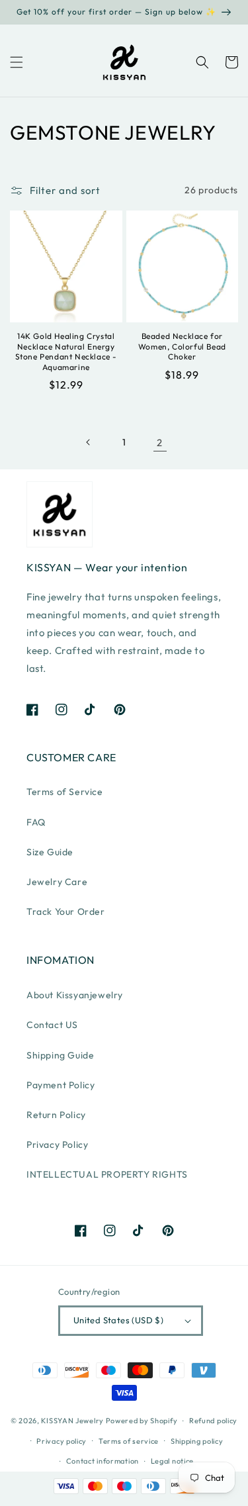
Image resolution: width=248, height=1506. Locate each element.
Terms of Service (64, 792)
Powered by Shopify (142, 1420)
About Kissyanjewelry (74, 995)
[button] (16, 62)
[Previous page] (88, 442)
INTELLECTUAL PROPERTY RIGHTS (107, 1174)
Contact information (102, 1461)
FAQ (36, 822)
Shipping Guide (60, 1055)
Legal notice (172, 1461)
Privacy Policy (57, 1145)
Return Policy (56, 1115)
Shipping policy (197, 1441)
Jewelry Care (56, 882)
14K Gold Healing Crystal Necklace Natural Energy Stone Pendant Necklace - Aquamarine (66, 351)
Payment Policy (60, 1085)
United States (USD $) (118, 1320)
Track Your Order (65, 912)
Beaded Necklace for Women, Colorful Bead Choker (182, 346)
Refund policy (213, 1420)
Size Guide (49, 852)
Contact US (52, 1025)
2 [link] (160, 442)
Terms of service (129, 1441)
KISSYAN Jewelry (72, 1420)
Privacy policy (61, 1441)
